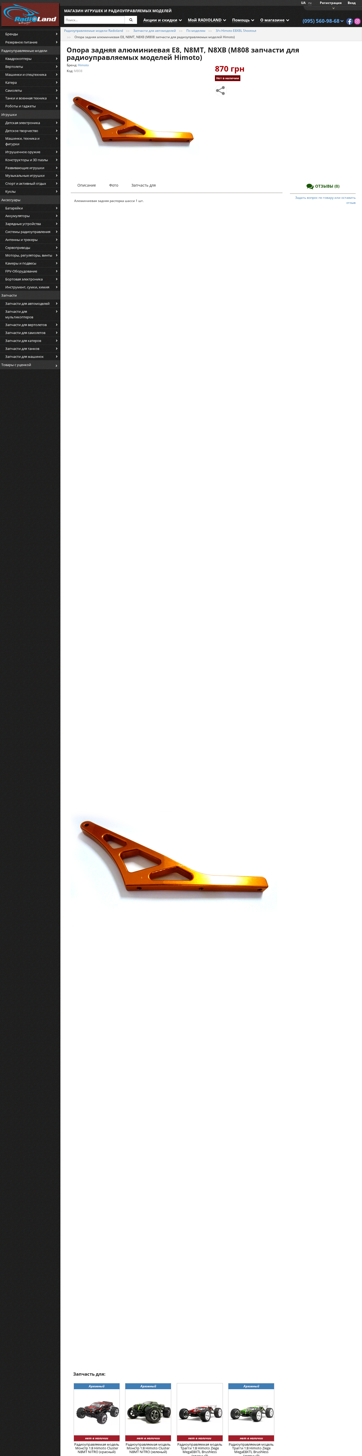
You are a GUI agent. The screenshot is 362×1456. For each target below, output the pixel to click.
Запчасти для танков (22, 348)
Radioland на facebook (349, 21)
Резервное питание (21, 42)
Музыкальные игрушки (25, 175)
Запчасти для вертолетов (26, 324)
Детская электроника (22, 122)
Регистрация (331, 3)
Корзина (333, 8)
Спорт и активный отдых (25, 183)
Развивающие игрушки (24, 167)
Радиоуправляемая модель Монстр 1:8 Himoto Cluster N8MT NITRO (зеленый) (148, 1448)
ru (310, 3)
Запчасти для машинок (24, 356)
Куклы (10, 191)
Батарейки (14, 208)
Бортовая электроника (24, 279)
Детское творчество (21, 130)
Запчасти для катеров (23, 340)
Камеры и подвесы (20, 263)
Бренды (11, 34)
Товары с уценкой (16, 364)
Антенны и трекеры (21, 239)
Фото (113, 185)
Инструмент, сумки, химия (27, 287)
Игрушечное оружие (22, 151)
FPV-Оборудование (21, 271)
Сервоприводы (17, 247)
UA (303, 3)
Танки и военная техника (26, 98)
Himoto (83, 65)
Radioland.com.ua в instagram (357, 21)
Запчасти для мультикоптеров (19, 314)
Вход (352, 3)
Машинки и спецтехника (25, 74)
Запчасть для (143, 185)
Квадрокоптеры (18, 58)
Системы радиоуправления (27, 231)
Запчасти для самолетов (25, 332)
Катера (11, 82)
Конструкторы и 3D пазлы (26, 159)
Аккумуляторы (17, 215)
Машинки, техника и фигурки (22, 141)
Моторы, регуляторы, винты (28, 255)
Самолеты (13, 90)
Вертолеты (14, 66)
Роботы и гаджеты (20, 106)
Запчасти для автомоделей (27, 303)
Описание (86, 185)
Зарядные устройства (23, 223)
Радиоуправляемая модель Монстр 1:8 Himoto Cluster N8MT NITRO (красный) (96, 1448)
